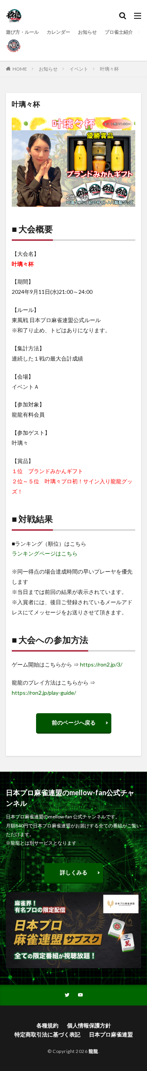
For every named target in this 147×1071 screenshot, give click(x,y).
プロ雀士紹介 (119, 32)
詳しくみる (73, 872)
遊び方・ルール (22, 32)
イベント (78, 69)
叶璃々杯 (109, 69)
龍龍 (93, 1051)
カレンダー (58, 32)
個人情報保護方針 (89, 1025)
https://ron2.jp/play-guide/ (44, 692)
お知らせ (87, 32)
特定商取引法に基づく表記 (47, 1034)
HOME (20, 69)
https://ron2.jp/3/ (101, 664)
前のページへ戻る (74, 722)
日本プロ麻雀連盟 (111, 1034)
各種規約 (47, 1025)
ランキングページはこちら (45, 553)
